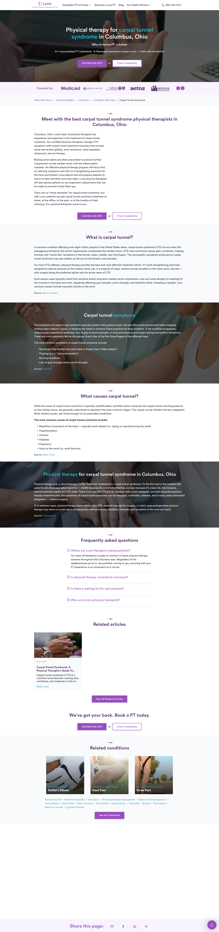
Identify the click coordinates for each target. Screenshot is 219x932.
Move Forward (50, 293)
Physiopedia (49, 515)
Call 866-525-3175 (92, 63)
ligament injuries (75, 807)
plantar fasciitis (53, 799)
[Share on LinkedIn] (135, 926)
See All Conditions (109, 815)
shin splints (102, 803)
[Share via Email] (112, 926)
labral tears (68, 803)
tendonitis (134, 803)
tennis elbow (52, 803)
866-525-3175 (173, 5)
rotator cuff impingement (152, 799)
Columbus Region (65, 100)
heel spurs (94, 799)
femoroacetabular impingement (119, 799)
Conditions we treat (104, 100)
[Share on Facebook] (123, 926)
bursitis (147, 803)
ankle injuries (118, 803)
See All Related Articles (109, 699)
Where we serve (43, 100)
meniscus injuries (54, 807)
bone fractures (85, 803)
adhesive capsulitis (74, 799)
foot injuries (160, 803)
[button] (178, 88)
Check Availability (127, 63)
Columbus (84, 100)
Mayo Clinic (49, 455)
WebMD (47, 369)
